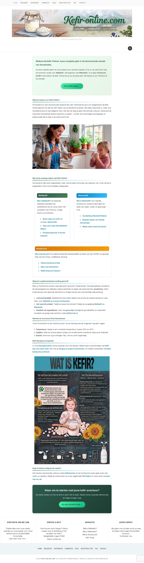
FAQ (75, 3)
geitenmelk (52, 222)
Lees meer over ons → (18, 539)
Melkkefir (24, 3)
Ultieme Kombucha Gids (50, 263)
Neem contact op (54, 539)
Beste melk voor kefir (51, 219)
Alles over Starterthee (49, 267)
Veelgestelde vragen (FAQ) (54, 536)
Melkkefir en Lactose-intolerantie (56, 301)
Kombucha (45, 3)
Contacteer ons (126, 536)
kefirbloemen (70, 473)
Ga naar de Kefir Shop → (72, 504)
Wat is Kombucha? (90, 535)
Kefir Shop (90, 538)
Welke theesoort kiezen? (51, 271)
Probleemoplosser (50, 233)
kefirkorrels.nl (72, 313)
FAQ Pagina (86, 476)
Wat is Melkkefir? (90, 528)
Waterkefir (35, 3)
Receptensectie (45, 346)
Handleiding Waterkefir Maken (94, 216)
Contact (82, 3)
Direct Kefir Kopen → (72, 86)
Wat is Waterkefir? (90, 531)
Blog (54, 3)
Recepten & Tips (64, 3)
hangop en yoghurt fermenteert (71, 349)
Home (15, 3)
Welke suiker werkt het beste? (94, 227)
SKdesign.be (103, 559)
